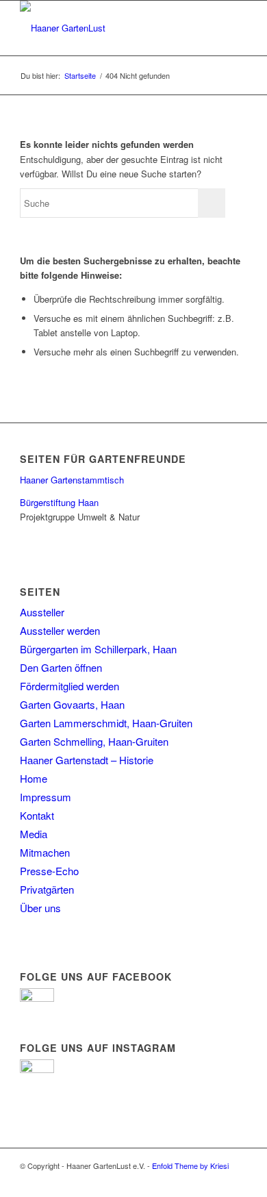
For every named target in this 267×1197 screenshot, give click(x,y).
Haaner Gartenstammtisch (72, 479)
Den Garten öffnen (61, 667)
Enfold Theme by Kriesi (190, 1165)
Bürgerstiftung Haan (59, 502)
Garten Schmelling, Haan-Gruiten (94, 741)
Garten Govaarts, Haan (72, 704)
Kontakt (37, 815)
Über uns (40, 907)
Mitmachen (45, 852)
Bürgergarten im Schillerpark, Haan (98, 649)
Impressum (45, 797)
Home (33, 778)
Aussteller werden (60, 630)
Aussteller (42, 612)
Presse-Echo (49, 871)
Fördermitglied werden (69, 686)
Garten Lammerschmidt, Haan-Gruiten (106, 723)
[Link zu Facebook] (237, 1180)
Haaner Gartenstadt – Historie (86, 760)
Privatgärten (47, 889)
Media (33, 834)
